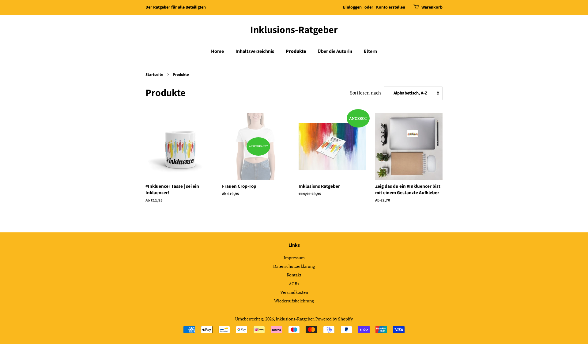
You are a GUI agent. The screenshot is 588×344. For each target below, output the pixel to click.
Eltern (370, 51)
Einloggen (352, 7)
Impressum (294, 258)
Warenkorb (432, 7)
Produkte (296, 51)
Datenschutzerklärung (294, 266)
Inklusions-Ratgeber (294, 30)
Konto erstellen (390, 7)
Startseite (154, 74)
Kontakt (294, 275)
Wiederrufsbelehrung (294, 301)
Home (217, 51)
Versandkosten (294, 292)
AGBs (294, 284)
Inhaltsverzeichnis (255, 51)
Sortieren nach (365, 93)
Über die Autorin (335, 51)
